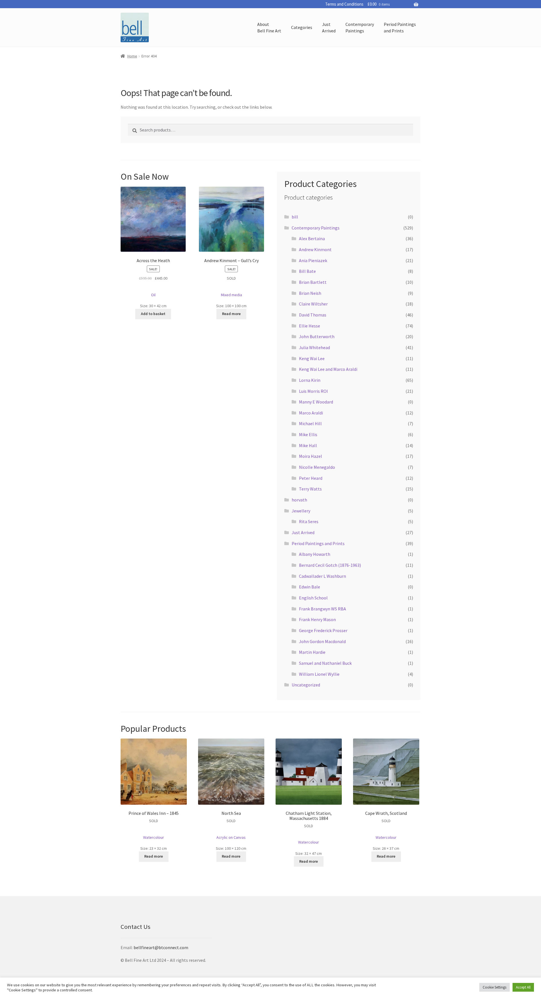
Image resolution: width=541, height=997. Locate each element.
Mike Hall (308, 445)
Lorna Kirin (309, 380)
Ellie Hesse (309, 326)
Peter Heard (310, 478)
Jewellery (301, 511)
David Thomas (312, 315)
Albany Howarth (314, 554)
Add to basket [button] (153, 313)
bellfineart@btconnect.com (161, 947)
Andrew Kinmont (315, 249)
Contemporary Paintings (316, 228)
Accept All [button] (523, 987)
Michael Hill (310, 423)
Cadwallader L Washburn (322, 576)
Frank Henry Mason (317, 619)
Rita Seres (308, 521)
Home (132, 56)
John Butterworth (316, 336)
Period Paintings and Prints (318, 543)
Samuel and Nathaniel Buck (325, 663)
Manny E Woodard (316, 402)
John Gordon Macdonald (322, 641)
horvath (299, 500)
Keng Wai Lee (312, 358)
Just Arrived (303, 532)
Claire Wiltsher (313, 304)
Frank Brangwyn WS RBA (322, 609)
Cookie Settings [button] (494, 987)
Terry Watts (310, 489)
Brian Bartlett (313, 282)
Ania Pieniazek (313, 260)
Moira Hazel (310, 456)
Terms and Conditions (344, 4)
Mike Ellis (308, 434)
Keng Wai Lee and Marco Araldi (328, 369)
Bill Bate (307, 271)
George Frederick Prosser (323, 630)
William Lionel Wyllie (319, 674)
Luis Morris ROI (313, 391)
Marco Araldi (311, 413)
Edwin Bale (309, 587)
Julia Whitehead (314, 347)
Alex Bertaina (312, 238)
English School (313, 598)
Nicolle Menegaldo (317, 467)
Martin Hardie (312, 652)
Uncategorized (306, 685)
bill (295, 217)
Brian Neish (310, 293)
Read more (231, 313)
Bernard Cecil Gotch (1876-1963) (330, 565)
